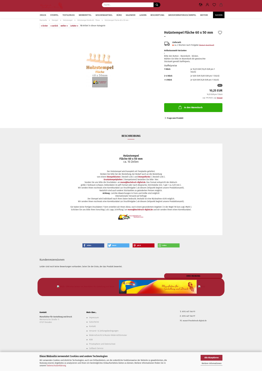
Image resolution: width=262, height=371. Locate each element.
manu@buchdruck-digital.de (140, 209)
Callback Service (96, 348)
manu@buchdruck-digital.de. (133, 182)
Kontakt (92, 326)
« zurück (54, 26)
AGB (91, 339)
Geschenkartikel (104, 15)
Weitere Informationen (211, 363)
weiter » (64, 26)
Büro (119, 15)
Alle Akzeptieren (211, 357)
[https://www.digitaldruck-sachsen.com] (52, 6)
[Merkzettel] (214, 5)
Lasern (142, 15)
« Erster (44, 26)
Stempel (54, 15)
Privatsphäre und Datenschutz (102, 344)
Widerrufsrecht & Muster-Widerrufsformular (108, 335)
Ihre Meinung (193, 276)
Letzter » (74, 26)
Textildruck (68, 15)
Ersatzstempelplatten (113, 179)
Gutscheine (94, 322)
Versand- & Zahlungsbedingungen (103, 331)
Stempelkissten (113, 177)
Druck (43, 15)
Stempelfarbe (144, 177)
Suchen (218, 15)
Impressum (94, 317)
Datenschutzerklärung (56, 365)
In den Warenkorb (193, 107)
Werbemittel (85, 15)
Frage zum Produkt (175, 118)
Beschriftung (157, 15)
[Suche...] (157, 4)
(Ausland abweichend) (206, 45)
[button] (207, 5)
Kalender (130, 15)
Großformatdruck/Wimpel (182, 15)
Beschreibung (131, 135)
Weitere (204, 15)
